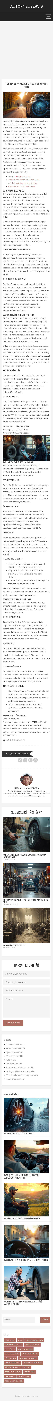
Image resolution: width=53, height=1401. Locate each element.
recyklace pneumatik (13, 1381)
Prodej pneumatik (14, 1064)
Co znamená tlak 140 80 (19, 176)
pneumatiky (9, 1340)
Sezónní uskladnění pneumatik (19, 1067)
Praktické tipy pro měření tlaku (21, 186)
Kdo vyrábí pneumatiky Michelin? (14, 945)
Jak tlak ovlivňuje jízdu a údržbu (22, 183)
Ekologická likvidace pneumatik (20, 1071)
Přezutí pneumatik (14, 1056)
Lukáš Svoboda (23, 754)
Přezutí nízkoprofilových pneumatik (22, 1075)
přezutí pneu (10, 1358)
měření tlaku (24, 1376)
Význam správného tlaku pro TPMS (24, 180)
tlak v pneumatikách (34, 1340)
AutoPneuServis (26, 6)
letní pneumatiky (25, 1349)
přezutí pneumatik (12, 1367)
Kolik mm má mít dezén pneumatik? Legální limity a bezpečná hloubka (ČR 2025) (24, 856)
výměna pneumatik (30, 1354)
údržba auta (29, 1372)
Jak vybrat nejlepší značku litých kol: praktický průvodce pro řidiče (25, 901)
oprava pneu (10, 1376)
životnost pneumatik (27, 1358)
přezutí (27, 1367)
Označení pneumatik (15, 1045)
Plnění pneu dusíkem (15, 1079)
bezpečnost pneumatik (33, 1363)
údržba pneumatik (12, 1363)
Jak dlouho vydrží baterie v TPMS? (19, 1133)
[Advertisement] (26, 49)
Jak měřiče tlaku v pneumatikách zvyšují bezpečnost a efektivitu (22, 1176)
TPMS (20, 1340)
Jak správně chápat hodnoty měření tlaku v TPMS (26, 1260)
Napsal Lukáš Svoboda (26, 788)
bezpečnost (10, 1349)
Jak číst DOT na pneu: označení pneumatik (22, 1218)
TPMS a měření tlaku (15, 740)
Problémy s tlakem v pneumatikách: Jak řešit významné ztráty (24, 1302)
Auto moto (11, 1060)
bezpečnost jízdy (12, 1354)
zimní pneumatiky (32, 1345)
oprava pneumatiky (12, 1372)
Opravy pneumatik (14, 1052)
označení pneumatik (13, 1345)
